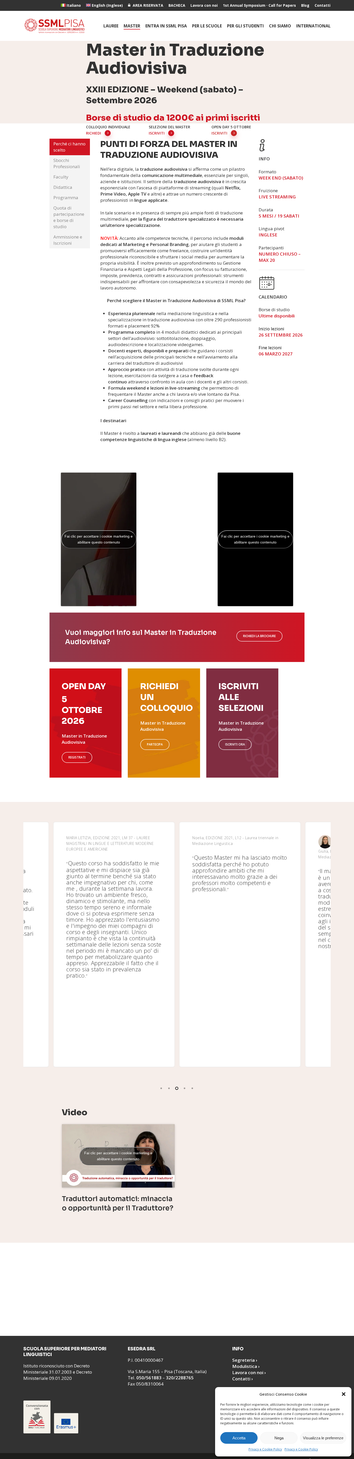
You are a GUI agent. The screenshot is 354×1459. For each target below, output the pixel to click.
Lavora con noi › (249, 1372)
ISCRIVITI (157, 133)
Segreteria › (244, 1360)
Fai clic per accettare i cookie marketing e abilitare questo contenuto (99, 539)
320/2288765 (180, 1378)
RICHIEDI (93, 133)
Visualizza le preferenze (323, 1438)
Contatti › (242, 1379)
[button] (343, 1394)
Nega (279, 1438)
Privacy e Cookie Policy (265, 1449)
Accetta (238, 1438)
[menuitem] (71, 5)
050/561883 (148, 1378)
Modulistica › (246, 1366)
